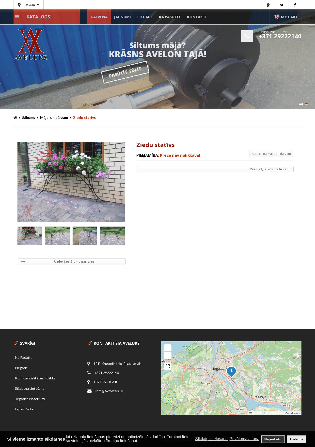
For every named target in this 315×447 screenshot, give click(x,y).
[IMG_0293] (71, 182)
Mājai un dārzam (54, 117)
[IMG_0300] (57, 236)
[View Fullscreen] (168, 366)
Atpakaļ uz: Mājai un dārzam (271, 154)
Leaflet (256, 413)
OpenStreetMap (275, 413)
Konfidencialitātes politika (35, 378)
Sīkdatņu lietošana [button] (211, 439)
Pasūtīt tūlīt (173, 72)
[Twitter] (281, 5)
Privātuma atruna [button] (244, 439)
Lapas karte (24, 409)
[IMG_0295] (29, 236)
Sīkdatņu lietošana (29, 388)
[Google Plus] (268, 5)
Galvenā (99, 16)
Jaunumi (122, 16)
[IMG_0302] (112, 236)
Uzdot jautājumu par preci (74, 262)
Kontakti (196, 16)
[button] (231, 372)
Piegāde (145, 16)
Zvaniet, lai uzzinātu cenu (270, 169)
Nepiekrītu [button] (273, 439)
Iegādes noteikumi (30, 399)
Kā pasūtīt (170, 16)
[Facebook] (294, 5)
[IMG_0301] (85, 236)
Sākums (28, 117)
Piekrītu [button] (296, 439)
